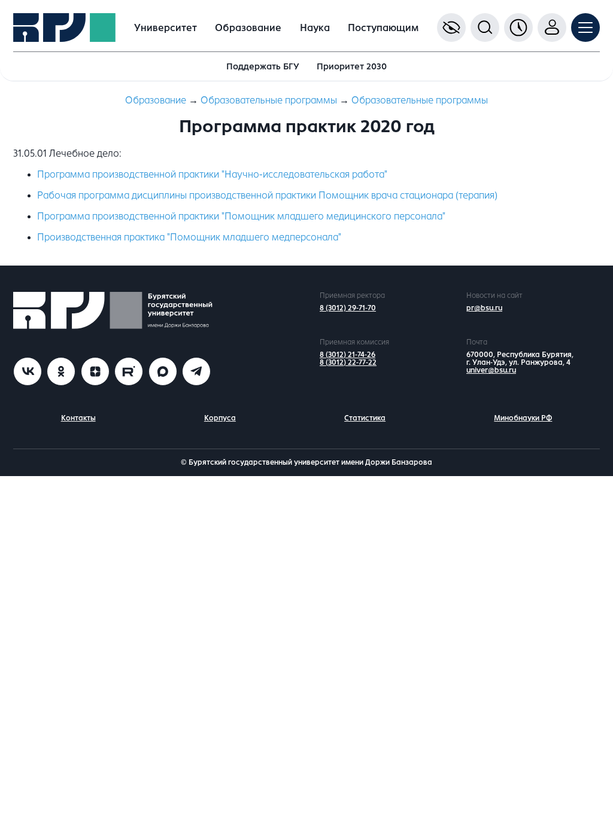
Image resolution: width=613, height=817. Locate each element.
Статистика (365, 418)
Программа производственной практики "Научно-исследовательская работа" (212, 174)
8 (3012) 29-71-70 (348, 308)
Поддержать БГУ (262, 66)
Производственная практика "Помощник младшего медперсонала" (189, 237)
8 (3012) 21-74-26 (347, 354)
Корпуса (220, 418)
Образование (248, 28)
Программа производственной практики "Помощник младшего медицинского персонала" (241, 216)
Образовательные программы (269, 100)
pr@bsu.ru (484, 308)
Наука (315, 28)
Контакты (78, 418)
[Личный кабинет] (552, 27)
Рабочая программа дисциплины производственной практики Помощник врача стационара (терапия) (267, 195)
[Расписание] (518, 27)
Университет (165, 28)
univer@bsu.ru (491, 370)
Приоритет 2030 (352, 66)
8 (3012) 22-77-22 (348, 362)
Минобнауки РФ (523, 418)
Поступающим (383, 28)
